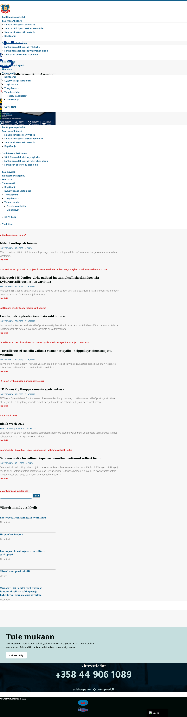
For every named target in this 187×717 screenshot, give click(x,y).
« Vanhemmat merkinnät (14, 490)
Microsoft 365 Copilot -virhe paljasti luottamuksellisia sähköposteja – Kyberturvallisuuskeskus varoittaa (50, 280)
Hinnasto (7, 69)
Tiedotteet (7, 113)
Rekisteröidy (16, 655)
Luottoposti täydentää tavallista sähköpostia (33, 316)
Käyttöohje (10, 35)
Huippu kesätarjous (12, 534)
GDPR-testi (10, 106)
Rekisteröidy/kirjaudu (13, 65)
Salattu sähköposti (12, 20)
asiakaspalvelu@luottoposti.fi (93, 689)
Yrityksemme (11, 84)
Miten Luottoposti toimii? (18, 243)
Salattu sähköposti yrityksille (19, 24)
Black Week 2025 (12, 424)
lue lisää (4, 259)
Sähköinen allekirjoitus (14, 43)
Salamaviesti (8, 61)
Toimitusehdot (12, 92)
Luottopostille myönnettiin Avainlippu (23, 517)
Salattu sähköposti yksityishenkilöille (24, 28)
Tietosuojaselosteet (17, 95)
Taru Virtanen (6, 428)
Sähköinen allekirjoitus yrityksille (22, 46)
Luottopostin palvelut (13, 16)
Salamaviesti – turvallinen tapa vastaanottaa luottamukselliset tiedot (51, 458)
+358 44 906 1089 (93, 676)
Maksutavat (13, 99)
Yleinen (28, 248)
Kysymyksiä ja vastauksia (17, 80)
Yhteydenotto (11, 88)
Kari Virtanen (6, 248)
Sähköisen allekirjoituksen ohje (21, 54)
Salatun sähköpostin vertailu (19, 32)
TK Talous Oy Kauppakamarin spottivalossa (32, 389)
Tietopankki (8, 73)
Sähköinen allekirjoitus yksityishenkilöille (26, 50)
